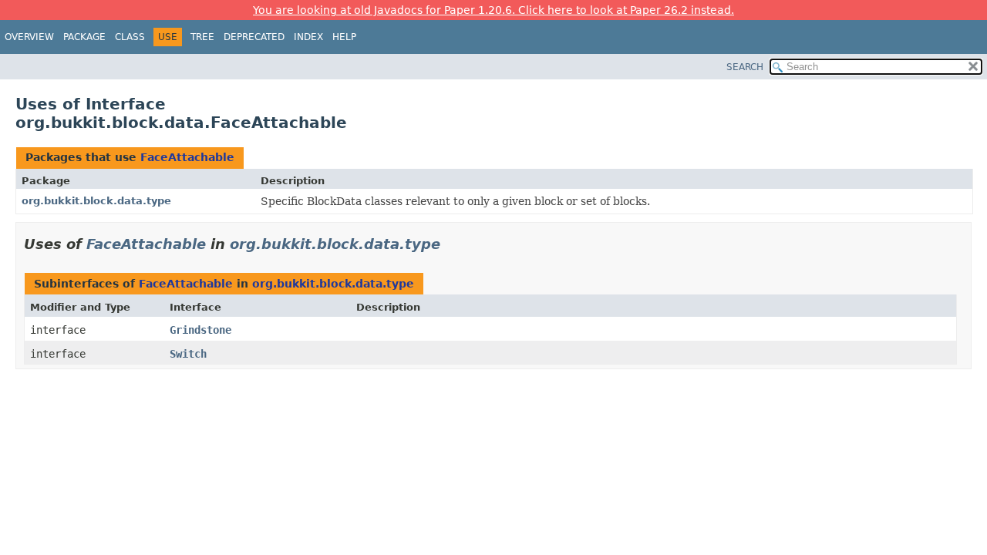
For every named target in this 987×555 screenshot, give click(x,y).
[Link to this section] (451, 244)
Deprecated (254, 37)
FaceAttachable (187, 157)
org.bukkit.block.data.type (96, 201)
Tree (202, 37)
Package (84, 37)
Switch (188, 354)
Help (344, 37)
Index (308, 37)
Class (130, 37)
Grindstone (200, 330)
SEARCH (744, 67)
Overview (29, 37)
